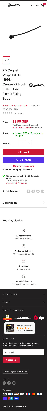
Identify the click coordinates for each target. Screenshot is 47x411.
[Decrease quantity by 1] (15, 143)
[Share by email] (42, 191)
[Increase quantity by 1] (28, 143)
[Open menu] (4, 5)
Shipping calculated (22, 127)
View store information (16, 183)
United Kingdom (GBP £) (13, 372)
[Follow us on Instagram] (9, 383)
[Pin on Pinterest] (33, 191)
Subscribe (11, 360)
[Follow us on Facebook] (4, 383)
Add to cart (23, 152)
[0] (42, 5)
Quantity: (7, 143)
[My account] (37, 5)
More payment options (23, 166)
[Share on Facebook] (28, 191)
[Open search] (32, 5)
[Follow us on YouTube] (14, 383)
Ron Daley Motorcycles (15, 106)
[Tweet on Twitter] (38, 191)
